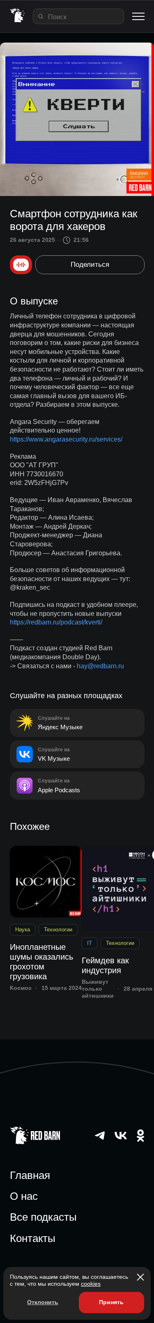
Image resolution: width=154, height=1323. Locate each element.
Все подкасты (43, 1217)
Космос (21, 988)
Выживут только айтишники (98, 988)
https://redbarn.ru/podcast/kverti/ (56, 622)
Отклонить (42, 1302)
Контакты (32, 1238)
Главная (30, 1175)
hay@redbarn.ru (100, 666)
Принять (111, 1302)
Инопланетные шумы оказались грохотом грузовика (41, 961)
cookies (91, 1283)
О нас (24, 1196)
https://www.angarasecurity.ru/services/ (66, 439)
